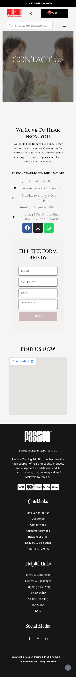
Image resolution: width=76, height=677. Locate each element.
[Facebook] (29, 639)
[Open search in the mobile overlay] (30, 25)
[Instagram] (38, 639)
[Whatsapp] (46, 639)
